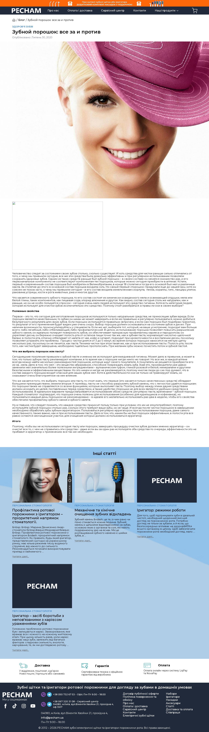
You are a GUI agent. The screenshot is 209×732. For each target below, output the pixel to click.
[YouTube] (33, 706)
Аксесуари (173, 703)
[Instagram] (24, 706)
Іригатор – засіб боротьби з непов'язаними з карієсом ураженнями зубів (38, 620)
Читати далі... (20, 556)
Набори (171, 693)
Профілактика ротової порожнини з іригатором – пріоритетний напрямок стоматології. (37, 516)
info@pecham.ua (52, 717)
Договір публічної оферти (141, 693)
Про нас (53, 10)
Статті (170, 706)
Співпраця (173, 712)
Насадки (172, 699)
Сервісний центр (112, 10)
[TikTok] (14, 706)
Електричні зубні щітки (138, 715)
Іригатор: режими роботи (161, 510)
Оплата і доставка (80, 10)
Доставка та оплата (179, 709)
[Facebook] (5, 706)
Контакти (139, 10)
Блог (21, 20)
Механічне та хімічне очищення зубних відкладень (103, 512)
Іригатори (173, 696)
